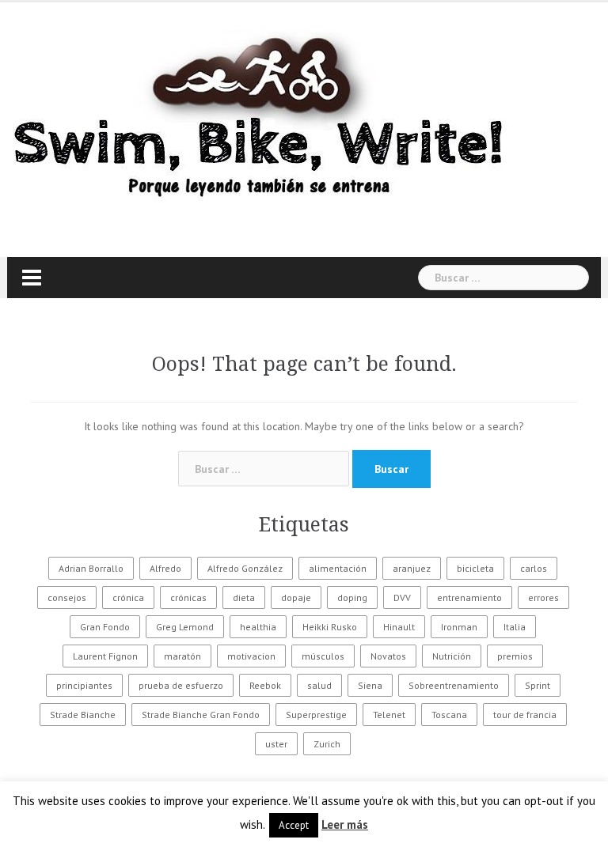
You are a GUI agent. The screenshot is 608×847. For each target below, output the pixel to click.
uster (276, 744)
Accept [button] (294, 825)
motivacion (251, 656)
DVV (402, 597)
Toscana (449, 714)
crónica (128, 597)
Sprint (537, 685)
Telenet (389, 714)
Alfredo (165, 568)
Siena (370, 685)
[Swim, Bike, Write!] (260, 117)
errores (543, 597)
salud (319, 685)
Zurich (327, 744)
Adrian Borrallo (91, 568)
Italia (515, 627)
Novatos (388, 656)
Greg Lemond (185, 627)
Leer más (344, 824)
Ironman (459, 627)
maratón (182, 656)
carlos (533, 568)
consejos (67, 597)
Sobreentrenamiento (453, 685)
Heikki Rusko (329, 627)
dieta (244, 597)
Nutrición (451, 656)
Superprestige (316, 714)
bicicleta (475, 568)
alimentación (338, 568)
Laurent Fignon (105, 656)
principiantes (84, 685)
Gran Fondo (105, 627)
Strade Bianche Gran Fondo (201, 714)
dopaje (296, 597)
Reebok (265, 685)
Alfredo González (245, 568)
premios (515, 656)
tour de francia (525, 714)
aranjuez (412, 568)
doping (352, 597)
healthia (258, 627)
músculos (323, 656)
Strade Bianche (83, 714)
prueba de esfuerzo (181, 685)
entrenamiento (469, 597)
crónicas (188, 597)
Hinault (399, 627)
